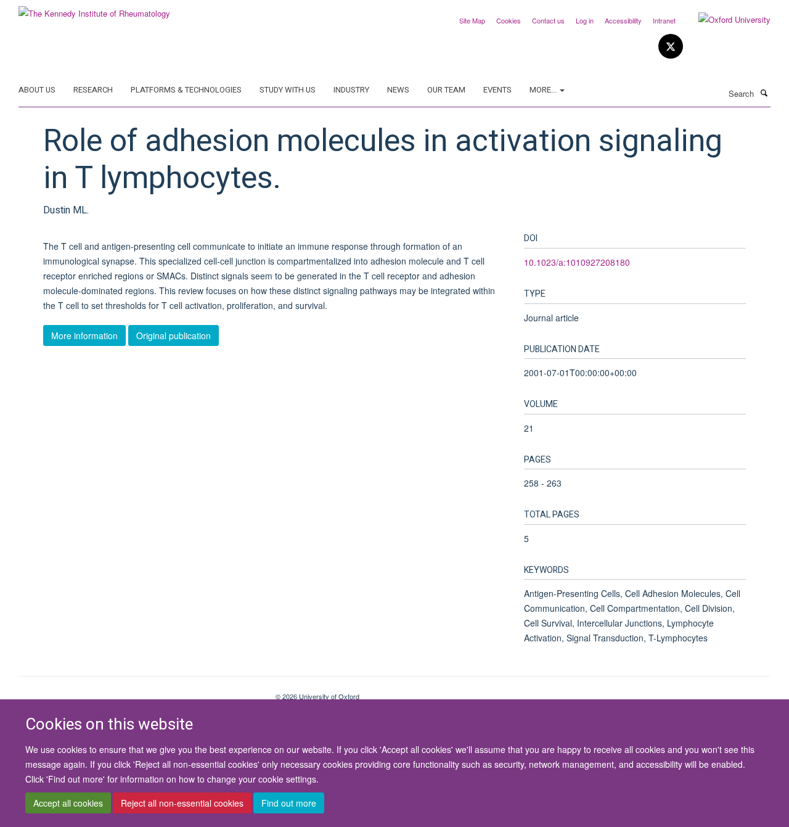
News (398, 90)
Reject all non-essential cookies (182, 803)
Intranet (664, 20)
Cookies (508, 20)
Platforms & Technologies (186, 90)
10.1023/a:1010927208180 (577, 262)
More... (543, 90)
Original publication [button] (173, 335)
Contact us (548, 20)
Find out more (288, 803)
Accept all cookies (68, 803)
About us (36, 90)
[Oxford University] (725, 19)
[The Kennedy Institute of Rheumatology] (94, 9)
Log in (585, 20)
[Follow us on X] (670, 46)
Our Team (446, 90)
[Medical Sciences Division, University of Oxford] (137, 692)
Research (93, 90)
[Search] (764, 92)
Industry (351, 90)
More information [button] (84, 335)
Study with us (288, 90)
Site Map (472, 20)
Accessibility (623, 20)
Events (497, 90)
